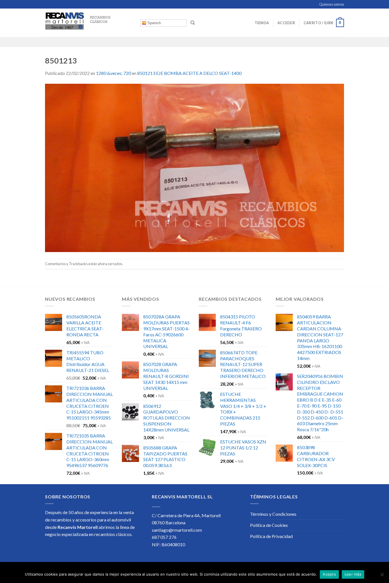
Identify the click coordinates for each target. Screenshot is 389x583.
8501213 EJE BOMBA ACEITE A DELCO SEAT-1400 (189, 73)
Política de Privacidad (271, 536)
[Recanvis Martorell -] (88, 22)
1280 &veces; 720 (113, 73)
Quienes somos (331, 4)
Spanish (153, 23)
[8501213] (194, 167)
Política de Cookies (269, 525)
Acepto (329, 574)
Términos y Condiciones (273, 514)
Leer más (353, 574)
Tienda (262, 23)
